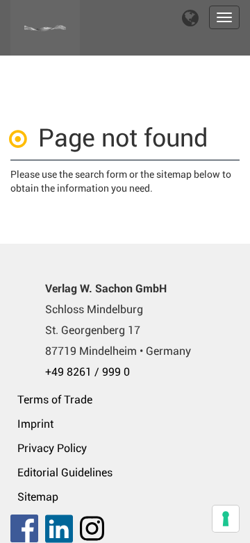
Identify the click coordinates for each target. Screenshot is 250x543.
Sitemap (37, 496)
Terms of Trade (54, 399)
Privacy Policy (52, 448)
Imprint (35, 424)
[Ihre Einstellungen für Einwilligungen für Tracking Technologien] (225, 519)
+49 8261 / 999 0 (87, 371)
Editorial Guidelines (64, 472)
